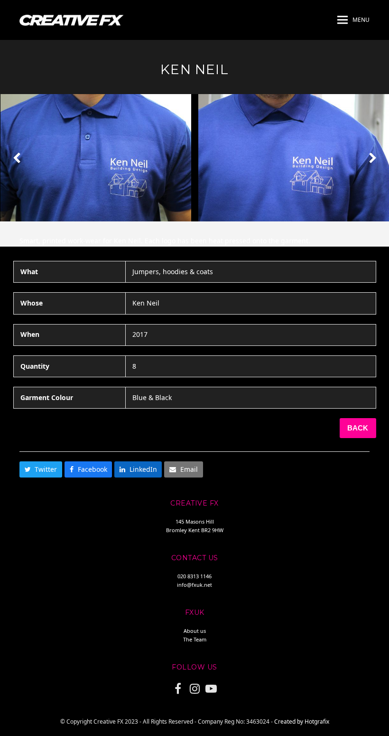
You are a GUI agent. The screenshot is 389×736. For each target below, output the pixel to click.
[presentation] (16, 157)
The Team (194, 639)
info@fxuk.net (194, 584)
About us (195, 630)
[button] (353, 20)
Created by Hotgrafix (301, 721)
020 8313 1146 (194, 576)
